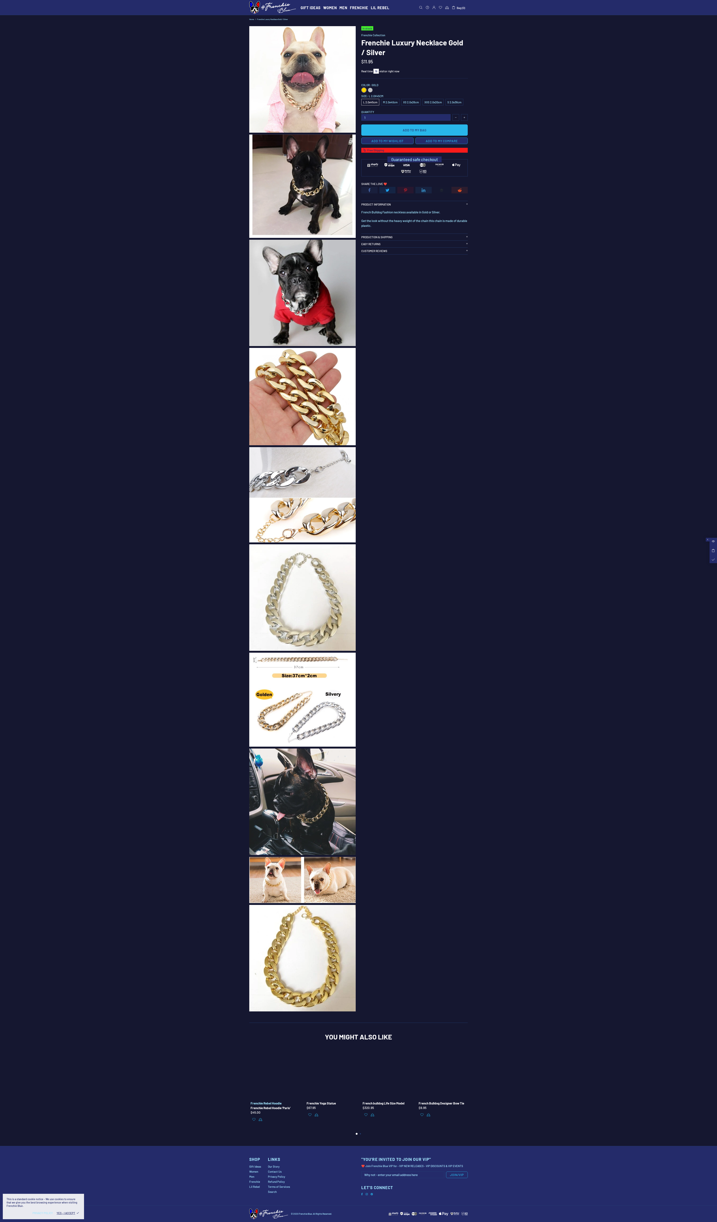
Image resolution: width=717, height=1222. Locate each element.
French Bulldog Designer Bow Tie (328, 1103)
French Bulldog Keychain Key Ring (440, 1103)
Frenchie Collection (373, 35)
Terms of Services (279, 1186)
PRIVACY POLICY (42, 1213)
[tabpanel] (386, 1087)
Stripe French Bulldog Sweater (382, 1103)
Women (253, 1171)
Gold (364, 90)
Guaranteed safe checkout (414, 159)
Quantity (367, 112)
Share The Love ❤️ (374, 184)
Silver (370, 90)
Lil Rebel (254, 1186)
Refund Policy (276, 1181)
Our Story (274, 1166)
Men (251, 1176)
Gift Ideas (255, 1166)
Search (272, 1191)
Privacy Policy (276, 1176)
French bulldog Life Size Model (270, 1103)
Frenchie (254, 1181)
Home (251, 19)
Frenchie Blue (272, 7)
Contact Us (275, 1171)
